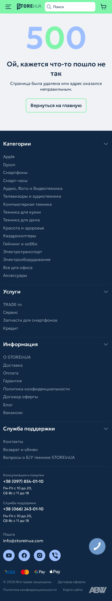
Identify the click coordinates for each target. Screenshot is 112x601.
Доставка (13, 365)
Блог (8, 404)
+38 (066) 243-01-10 (23, 508)
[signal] (55, 555)
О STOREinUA (17, 357)
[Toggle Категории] (56, 144)
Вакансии (13, 412)
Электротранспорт (22, 251)
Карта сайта (73, 589)
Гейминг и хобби (20, 243)
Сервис (10, 312)
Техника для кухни (22, 212)
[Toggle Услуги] (56, 291)
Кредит (10, 328)
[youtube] (9, 555)
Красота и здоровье (23, 227)
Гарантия (12, 380)
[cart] (103, 7)
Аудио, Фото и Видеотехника (33, 188)
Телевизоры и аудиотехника (32, 196)
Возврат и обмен (20, 449)
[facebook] (24, 555)
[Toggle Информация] (56, 344)
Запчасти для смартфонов (30, 320)
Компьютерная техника (27, 204)
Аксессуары (15, 275)
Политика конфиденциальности (36, 388)
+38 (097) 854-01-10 (23, 481)
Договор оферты (20, 396)
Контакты (13, 441)
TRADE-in (12, 304)
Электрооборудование (27, 259)
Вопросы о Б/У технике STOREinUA (39, 457)
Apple (9, 156)
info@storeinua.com (23, 540)
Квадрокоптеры (19, 235)
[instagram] (39, 555)
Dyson (9, 164)
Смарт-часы (15, 180)
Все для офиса (18, 267)
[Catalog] (8, 7)
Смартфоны (15, 172)
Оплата (10, 372)
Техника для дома (21, 219)
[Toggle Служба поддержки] (56, 428)
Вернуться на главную (56, 105)
